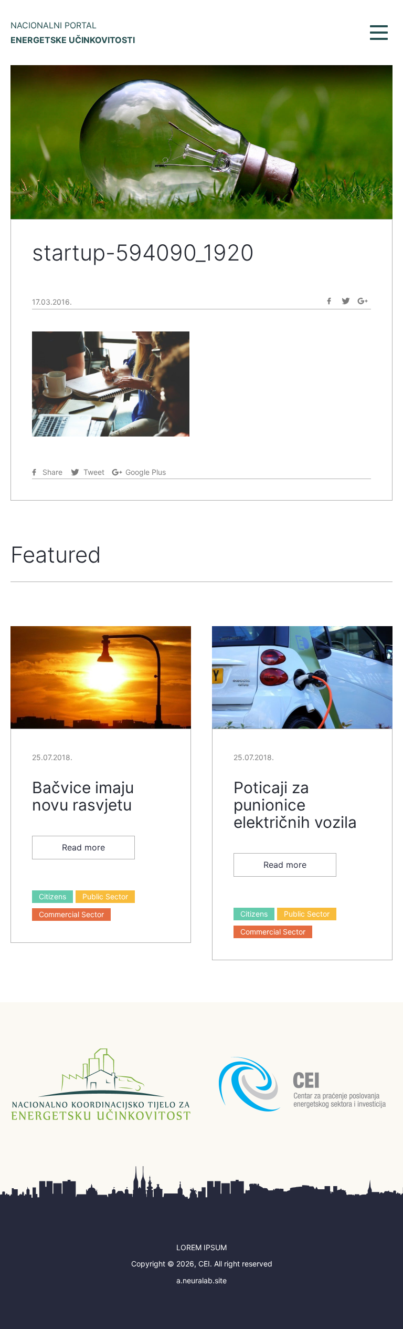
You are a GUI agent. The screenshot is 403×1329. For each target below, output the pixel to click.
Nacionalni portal (72, 32)
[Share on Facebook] (329, 301)
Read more (83, 847)
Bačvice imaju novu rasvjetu (83, 796)
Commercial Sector (71, 914)
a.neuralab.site (201, 1280)
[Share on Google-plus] (362, 301)
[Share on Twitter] (345, 301)
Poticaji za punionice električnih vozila (295, 805)
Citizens (52, 896)
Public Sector (105, 896)
